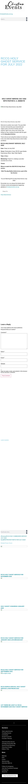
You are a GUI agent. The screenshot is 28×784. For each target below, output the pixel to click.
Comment (4, 332)
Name (3, 351)
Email (3, 357)
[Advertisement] (14, 37)
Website (3, 363)
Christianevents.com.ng (12, 187)
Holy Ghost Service (6, 194)
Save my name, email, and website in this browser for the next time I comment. (14, 372)
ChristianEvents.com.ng (6, 14)
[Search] (26, 19)
